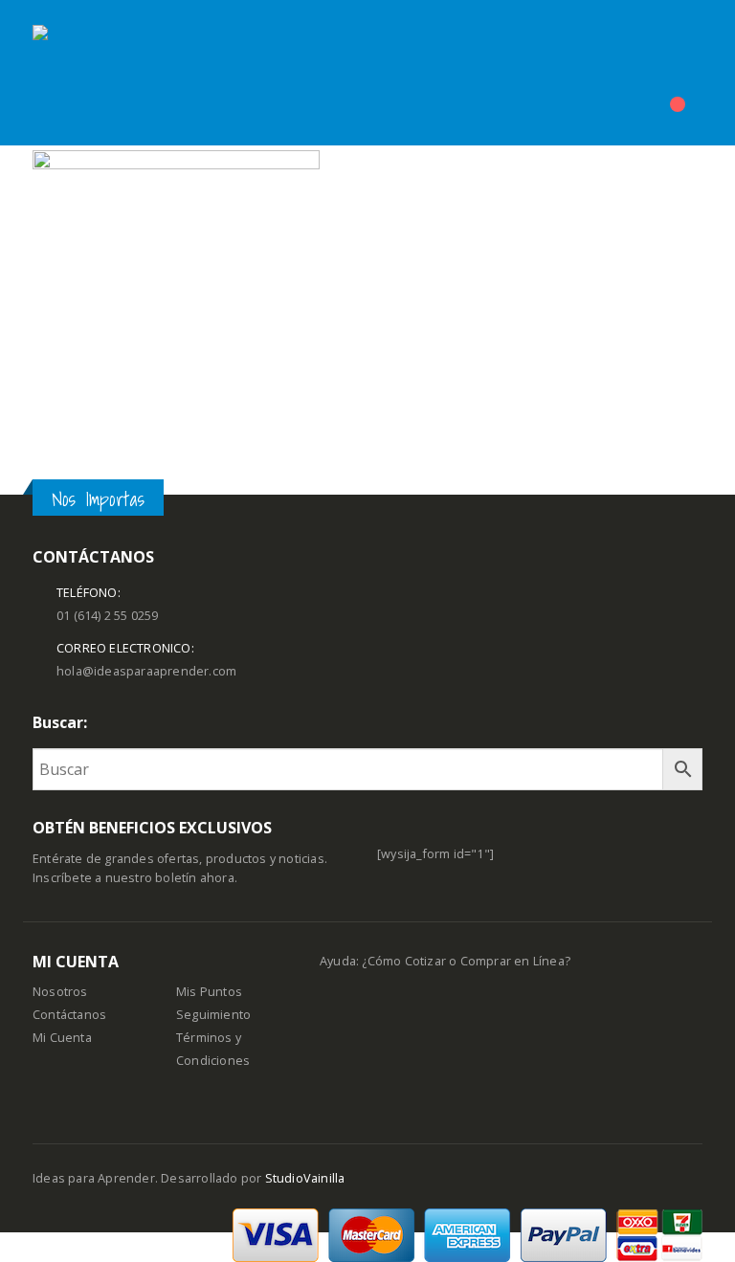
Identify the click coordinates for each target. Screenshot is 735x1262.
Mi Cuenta (62, 1038)
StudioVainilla (305, 1178)
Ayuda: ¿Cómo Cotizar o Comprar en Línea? (445, 961)
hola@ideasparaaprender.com (146, 671)
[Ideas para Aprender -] (80, 73)
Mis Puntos (209, 992)
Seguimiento (213, 1015)
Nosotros (60, 992)
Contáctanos (69, 1015)
